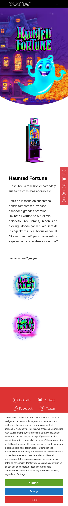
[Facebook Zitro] (15, 408)
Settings (34, 491)
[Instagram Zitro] (64, 199)
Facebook (26, 408)
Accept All (34, 483)
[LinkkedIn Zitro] (15, 400)
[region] (34, 459)
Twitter (50, 408)
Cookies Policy (34, 474)
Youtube (49, 400)
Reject (34, 500)
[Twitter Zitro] (42, 408)
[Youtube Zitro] (40, 400)
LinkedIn (25, 400)
